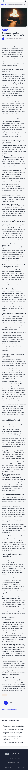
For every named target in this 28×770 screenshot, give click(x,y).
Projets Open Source (16, 754)
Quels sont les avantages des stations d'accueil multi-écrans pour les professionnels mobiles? (13, 725)
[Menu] (25, 1)
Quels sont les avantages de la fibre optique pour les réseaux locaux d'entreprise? (13, 733)
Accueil (2, 4)
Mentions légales (11, 762)
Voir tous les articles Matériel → (9, 709)
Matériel (7, 4)
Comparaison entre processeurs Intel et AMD (13, 729)
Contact (18, 762)
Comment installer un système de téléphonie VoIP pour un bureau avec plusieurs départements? (13, 738)
